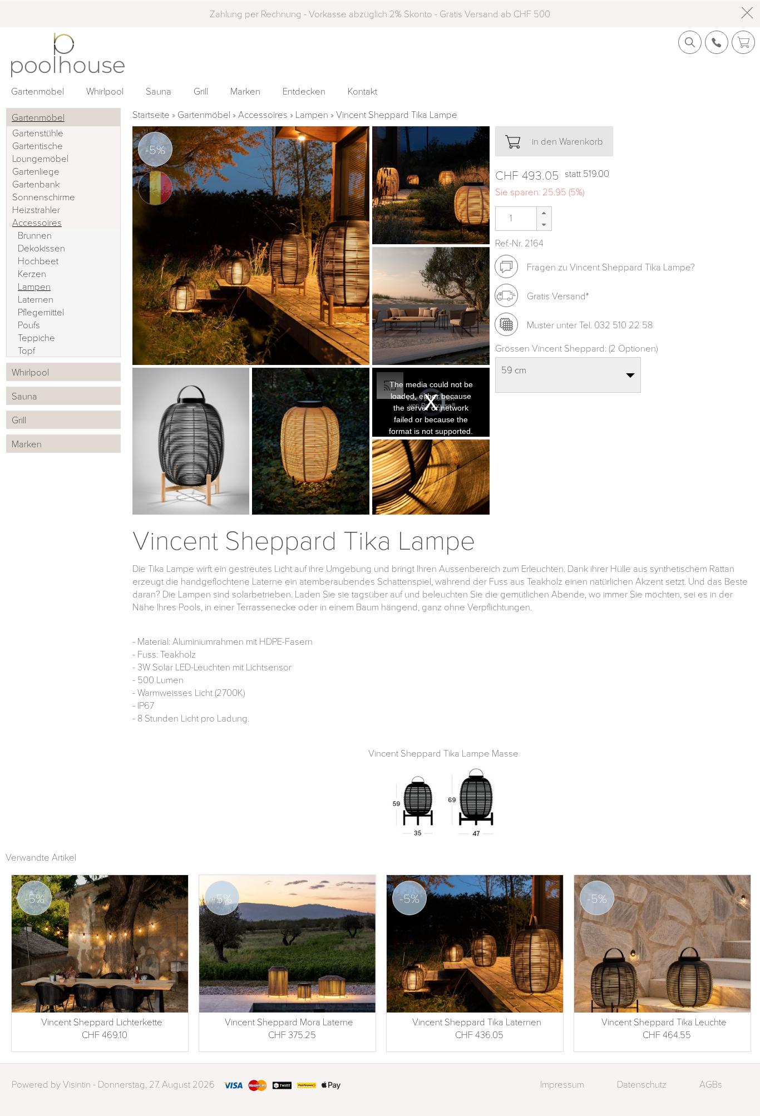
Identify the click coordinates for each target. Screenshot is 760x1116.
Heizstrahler (36, 209)
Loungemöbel (40, 158)
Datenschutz (642, 1084)
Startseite (151, 114)
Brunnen (35, 235)
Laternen (35, 299)
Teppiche (36, 337)
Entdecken (304, 91)
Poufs (29, 324)
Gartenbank (36, 183)
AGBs (710, 1084)
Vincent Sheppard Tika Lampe (396, 114)
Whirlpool (105, 91)
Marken (245, 91)
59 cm (513, 369)
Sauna (158, 91)
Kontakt (362, 91)
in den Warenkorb (566, 141)
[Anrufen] (506, 324)
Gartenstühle (37, 132)
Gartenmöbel (37, 91)
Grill (201, 91)
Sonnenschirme (43, 196)
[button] (543, 213)
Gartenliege (36, 171)
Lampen (311, 114)
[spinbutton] (510, 218)
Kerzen (32, 273)
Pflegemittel (41, 311)
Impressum (562, 1084)
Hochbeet (38, 260)
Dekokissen (41, 247)
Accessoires (263, 114)
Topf (26, 350)
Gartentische (37, 145)
